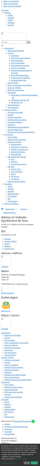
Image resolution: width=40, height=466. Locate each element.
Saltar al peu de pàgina (12, 6)
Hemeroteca (9, 417)
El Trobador (9, 412)
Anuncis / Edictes (11, 345)
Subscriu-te (5, 311)
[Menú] (2, 46)
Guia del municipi (11, 390)
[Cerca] (28, 42)
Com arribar (9, 385)
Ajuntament (10, 209)
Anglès (10, 20)
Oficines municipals (12, 360)
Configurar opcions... (8, 463)
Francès (11, 25)
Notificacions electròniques (15, 375)
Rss (6, 414)
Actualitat (5, 399)
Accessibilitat (10, 434)
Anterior (4, 293)
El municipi (5, 382)
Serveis (7, 362)
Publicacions (9, 249)
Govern (24, 209)
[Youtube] (17, 421)
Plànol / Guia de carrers (14, 387)
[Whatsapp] (33, 421)
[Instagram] (26, 421)
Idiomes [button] (8, 13)
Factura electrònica (12, 377)
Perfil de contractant (13, 348)
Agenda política (9, 212)
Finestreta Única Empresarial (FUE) (18, 380)
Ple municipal (10, 340)
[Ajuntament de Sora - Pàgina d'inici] (14, 36)
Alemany (11, 22)
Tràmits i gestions (11, 365)
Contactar (5, 10)
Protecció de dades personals (16, 427)
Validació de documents (14, 367)
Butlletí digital (10, 409)
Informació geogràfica (13, 397)
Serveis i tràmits (7, 357)
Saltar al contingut (10, 4)
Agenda (7, 239)
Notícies (8, 246)
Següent (11, 293)
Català (10, 15)
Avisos (7, 244)
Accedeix (4, 267)
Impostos (8, 372)
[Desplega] (17, 209)
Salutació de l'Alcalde (13, 335)
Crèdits (7, 424)
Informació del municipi (14, 392)
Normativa (9, 350)
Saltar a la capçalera (11, 1)
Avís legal (8, 432)
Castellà (11, 18)
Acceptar (34, 463)
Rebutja (26, 463)
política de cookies (21, 459)
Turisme (8, 394)
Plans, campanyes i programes (16, 343)
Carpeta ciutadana (12, 370)
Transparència (10, 355)
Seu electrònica (10, 353)
